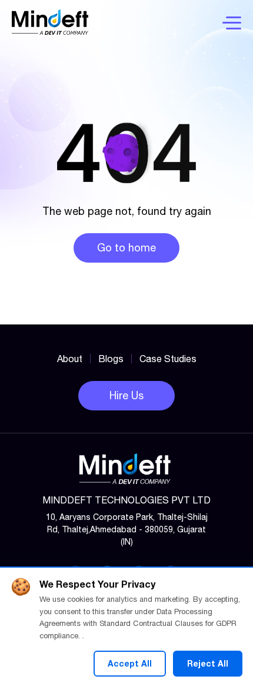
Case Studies (168, 358)
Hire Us (126, 395)
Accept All (130, 663)
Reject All (207, 663)
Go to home (126, 247)
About (69, 358)
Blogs (111, 358)
